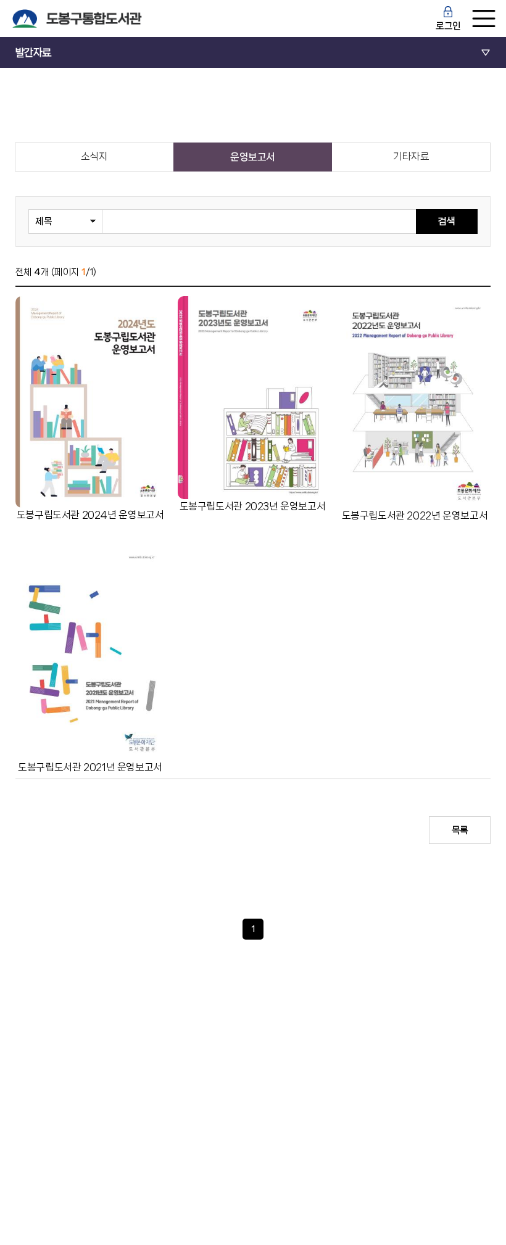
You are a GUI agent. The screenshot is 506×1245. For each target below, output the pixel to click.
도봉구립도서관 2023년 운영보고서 (253, 506)
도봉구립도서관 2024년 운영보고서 (90, 515)
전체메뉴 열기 (483, 18)
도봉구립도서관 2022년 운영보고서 (415, 515)
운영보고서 (252, 157)
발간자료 (33, 52)
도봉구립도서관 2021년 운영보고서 (90, 767)
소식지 (94, 156)
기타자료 (411, 156)
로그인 (448, 26)
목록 (460, 830)
